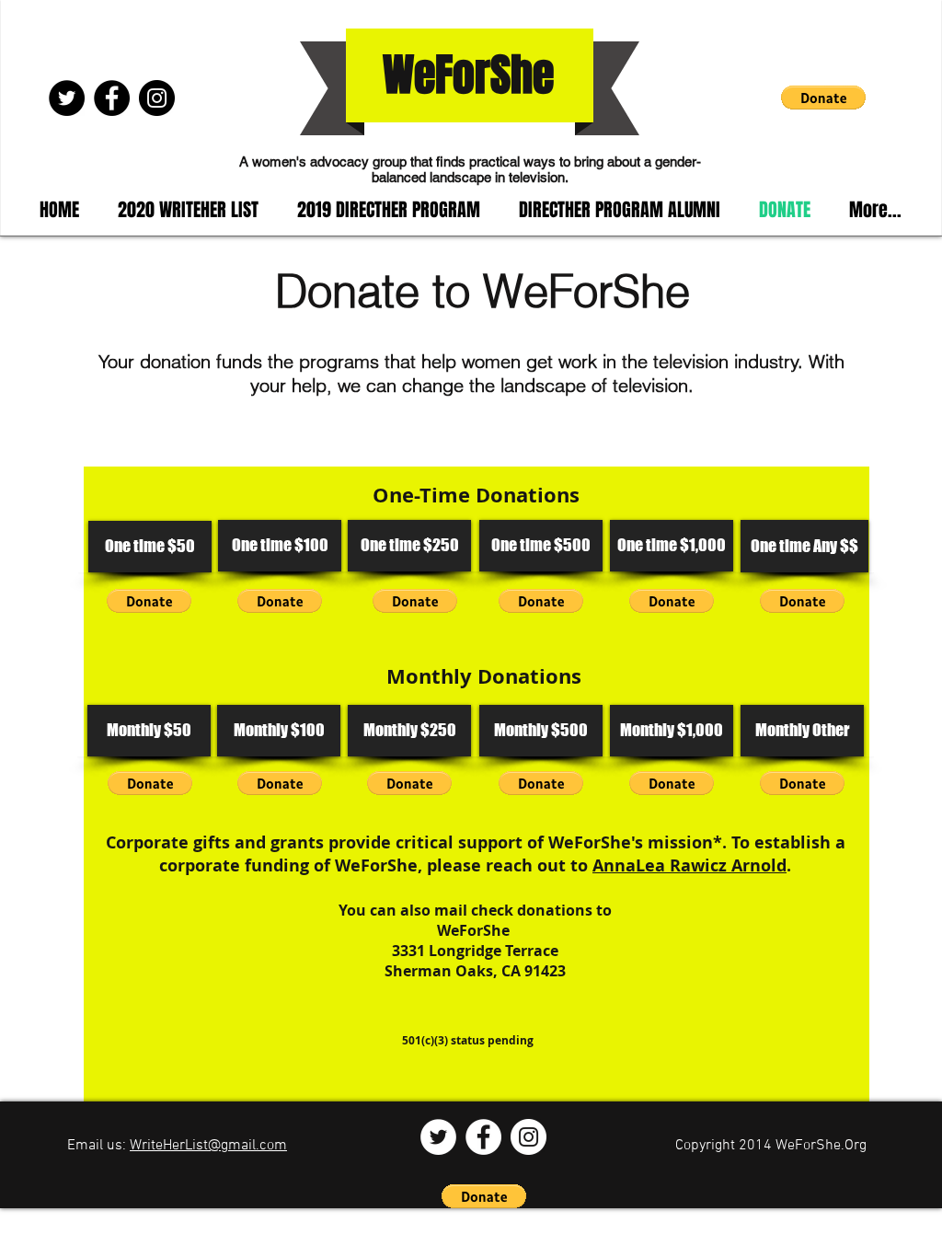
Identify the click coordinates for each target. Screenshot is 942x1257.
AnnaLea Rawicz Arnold (689, 865)
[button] (823, 98)
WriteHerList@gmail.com (208, 1145)
